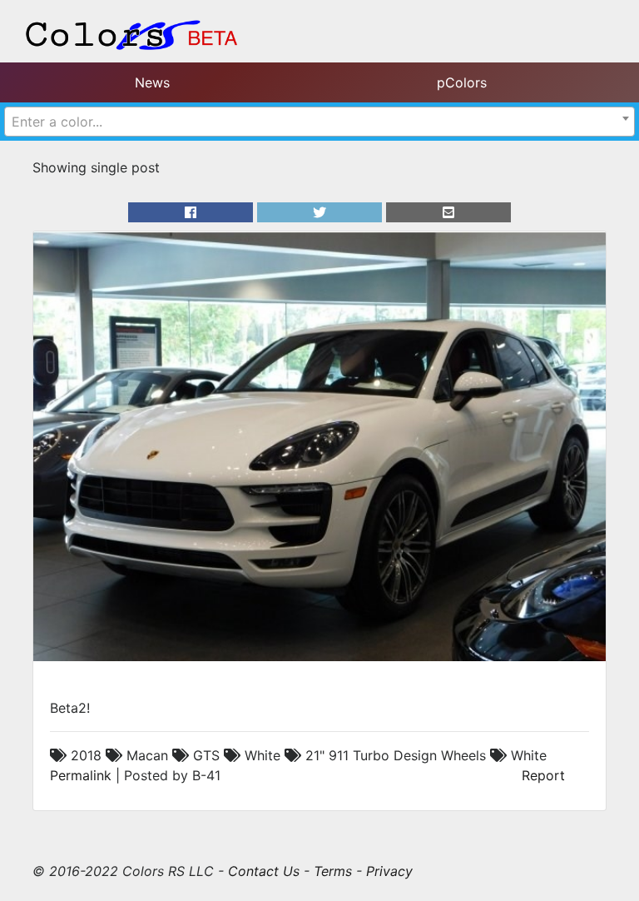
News (152, 82)
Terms (333, 871)
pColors (462, 82)
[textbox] (319, 121)
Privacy (389, 871)
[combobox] (319, 122)
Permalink (80, 775)
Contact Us (264, 871)
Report (543, 775)
